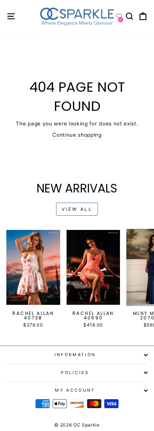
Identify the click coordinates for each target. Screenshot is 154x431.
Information (75, 354)
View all (77, 209)
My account (75, 390)
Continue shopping (77, 135)
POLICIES (75, 372)
